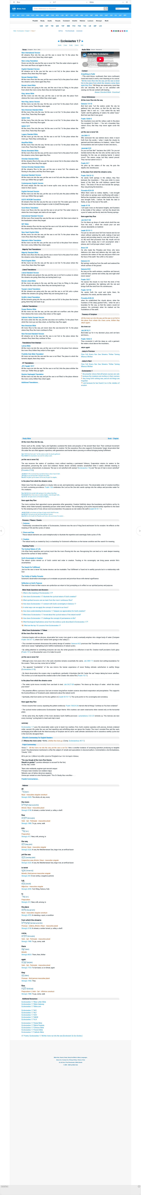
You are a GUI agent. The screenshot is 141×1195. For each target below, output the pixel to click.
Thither (111, 354)
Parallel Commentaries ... (30, 779)
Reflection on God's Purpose (31, 583)
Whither (90, 357)
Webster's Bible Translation (31, 240)
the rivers (87, 81)
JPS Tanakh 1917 (27, 366)
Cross (65, 45)
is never (117, 81)
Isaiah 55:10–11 (95, 509)
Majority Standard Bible (29, 252)
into (96, 81)
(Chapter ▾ (30, 49)
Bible (15, 31)
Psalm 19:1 (26, 652)
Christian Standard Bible (30, 159)
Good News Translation (29, 208)
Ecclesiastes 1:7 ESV (29, 1015)
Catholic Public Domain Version (32, 317)
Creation (26, 539)
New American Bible (28, 326)
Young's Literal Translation (30, 289)
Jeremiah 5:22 (86, 148)
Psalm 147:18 (86, 290)
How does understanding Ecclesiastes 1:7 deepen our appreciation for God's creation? (54, 611)
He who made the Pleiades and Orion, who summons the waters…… (43, 516)
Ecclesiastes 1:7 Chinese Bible (32, 1028)
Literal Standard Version (30, 273)
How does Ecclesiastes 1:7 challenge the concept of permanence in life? (49, 618)
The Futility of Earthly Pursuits (32, 576)
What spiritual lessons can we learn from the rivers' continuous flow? (48, 600)
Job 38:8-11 (85, 136)
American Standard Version (31, 175)
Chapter (116, 439)
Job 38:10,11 (85, 330)
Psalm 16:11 (82, 676)
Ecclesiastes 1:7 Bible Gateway (32, 1004)
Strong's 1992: (26, 981)
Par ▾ (35, 49)
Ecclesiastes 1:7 (27, 727)
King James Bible (27, 94)
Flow (83, 354)
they (86, 85)
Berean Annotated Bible (29, 151)
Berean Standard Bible (29, 77)
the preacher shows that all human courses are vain (101, 374)
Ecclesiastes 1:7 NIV (29, 1010)
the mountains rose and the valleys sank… (37, 456)
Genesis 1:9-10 (86, 104)
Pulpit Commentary (29, 745)
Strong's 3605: (26, 797)
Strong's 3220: (26, 850)
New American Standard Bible (32, 110)
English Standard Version (30, 69)
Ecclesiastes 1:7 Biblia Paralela (32, 1025)
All (83, 81)
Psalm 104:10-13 (87, 176)
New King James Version (30, 102)
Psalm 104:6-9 (86, 339)
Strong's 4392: (26, 889)
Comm (76, 45)
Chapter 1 (27, 31)
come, (113, 83)
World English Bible (28, 261)
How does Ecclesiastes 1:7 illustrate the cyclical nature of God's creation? (49, 597)
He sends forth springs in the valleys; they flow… (39, 493)
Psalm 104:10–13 (27, 640)
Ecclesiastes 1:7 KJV (29, 1019)
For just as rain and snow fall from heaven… (37, 514)
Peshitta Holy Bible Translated (32, 354)
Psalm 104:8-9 (86, 119)
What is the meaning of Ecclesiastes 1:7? (38, 593)
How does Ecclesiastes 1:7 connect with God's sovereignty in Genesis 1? (49, 604)
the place (89, 83)
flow (93, 81)
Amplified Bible (27, 142)
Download (116, 92)
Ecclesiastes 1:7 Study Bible (31, 1023)
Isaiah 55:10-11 (86, 230)
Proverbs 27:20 (27, 470)
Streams (105, 354)
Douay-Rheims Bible (28, 309)
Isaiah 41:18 (85, 205)
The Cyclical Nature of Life (31, 549)
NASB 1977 (25, 126)
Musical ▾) (99, 49)
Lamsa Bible (25, 346)
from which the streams (102, 83)
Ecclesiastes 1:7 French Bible (32, 1030)
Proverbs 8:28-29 (87, 298)
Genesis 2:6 (85, 261)
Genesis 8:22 (86, 269)
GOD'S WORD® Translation (31, 200)
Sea (99, 354)
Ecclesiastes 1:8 (84, 468)
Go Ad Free (4, 1186)
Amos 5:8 (84, 248)
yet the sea (109, 81)
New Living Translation (29, 61)
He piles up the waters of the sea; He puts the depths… (39, 477)
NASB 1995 (25, 118)
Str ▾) (38, 49)
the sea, (101, 81)
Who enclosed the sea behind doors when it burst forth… (41, 474)
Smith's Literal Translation (30, 297)
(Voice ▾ (93, 49)
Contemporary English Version (32, 183)
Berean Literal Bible (28, 85)
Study (71, 45)
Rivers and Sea (28, 532)
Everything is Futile (88, 74)
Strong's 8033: (26, 955)
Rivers (91, 354)
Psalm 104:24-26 (72, 706)
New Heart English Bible (30, 232)
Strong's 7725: (26, 968)
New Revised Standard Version (32, 334)
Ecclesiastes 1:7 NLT (29, 1013)
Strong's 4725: (26, 915)
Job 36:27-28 (86, 220)
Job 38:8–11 (88, 661)
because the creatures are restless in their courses (101, 376)
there (118, 83)
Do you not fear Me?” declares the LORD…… (36, 475)
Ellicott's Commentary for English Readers (37, 738)
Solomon (26, 523)
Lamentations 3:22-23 (86, 716)
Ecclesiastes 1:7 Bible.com (31, 1006)
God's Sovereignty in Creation (32, 558)
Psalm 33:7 (85, 163)
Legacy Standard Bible (29, 134)
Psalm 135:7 (85, 280)
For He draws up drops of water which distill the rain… (40, 512)
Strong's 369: (26, 876)
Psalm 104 (49, 487)
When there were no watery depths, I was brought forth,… (40, 495)
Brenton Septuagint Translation (32, 374)
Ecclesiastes (20, 31)
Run (95, 354)
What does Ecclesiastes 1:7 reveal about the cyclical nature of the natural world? (52, 615)
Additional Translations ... (30, 382)
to (85, 83)
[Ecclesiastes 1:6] (2, 536)
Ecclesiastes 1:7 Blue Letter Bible (33, 1002)
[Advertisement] (70, 422)
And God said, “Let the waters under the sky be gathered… (41, 454)
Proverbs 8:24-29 (87, 191)
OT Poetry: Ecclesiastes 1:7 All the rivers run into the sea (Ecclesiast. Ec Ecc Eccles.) (51, 1036)
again (83, 85)
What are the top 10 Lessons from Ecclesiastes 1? (42, 625)
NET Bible (25, 224)
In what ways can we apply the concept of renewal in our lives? (45, 607)
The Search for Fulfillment (30, 567)
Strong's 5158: (26, 810)
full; (82, 83)
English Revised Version (30, 191)
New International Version (30, 53)
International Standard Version (32, 216)
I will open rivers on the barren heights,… (35, 496)
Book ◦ (110, 439)
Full (86, 354)
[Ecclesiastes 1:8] (138, 536)
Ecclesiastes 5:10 (28, 669)
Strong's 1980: (26, 823)
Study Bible (27, 439)
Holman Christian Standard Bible (33, 167)
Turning (117, 354)
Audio (60, 45)
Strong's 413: (26, 837)
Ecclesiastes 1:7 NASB (29, 1017)
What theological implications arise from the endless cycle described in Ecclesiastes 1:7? (55, 622)
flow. (90, 85)
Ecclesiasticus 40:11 (76, 741)
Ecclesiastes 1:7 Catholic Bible (32, 1032)
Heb (82, 45)
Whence (84, 357)
